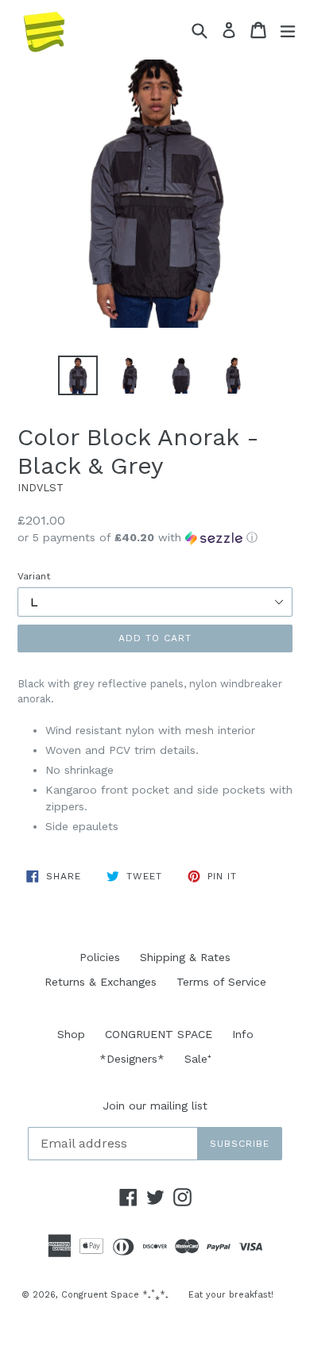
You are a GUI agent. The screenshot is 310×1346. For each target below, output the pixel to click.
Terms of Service (221, 981)
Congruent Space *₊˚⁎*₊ (115, 1295)
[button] (155, 537)
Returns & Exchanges (101, 981)
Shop (71, 1034)
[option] (77, 375)
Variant (33, 576)
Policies (99, 957)
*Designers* (132, 1058)
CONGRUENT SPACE (158, 1034)
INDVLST (40, 488)
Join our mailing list (155, 1105)
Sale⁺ (197, 1058)
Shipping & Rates (185, 957)
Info (243, 1034)
